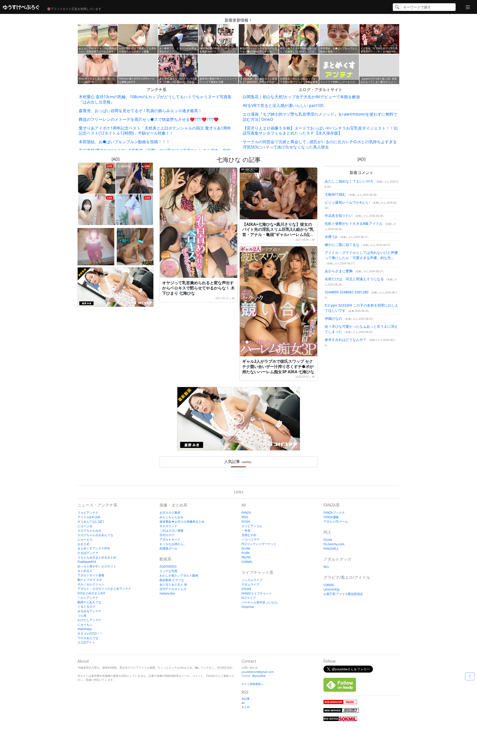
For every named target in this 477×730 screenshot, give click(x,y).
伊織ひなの (333, 318)
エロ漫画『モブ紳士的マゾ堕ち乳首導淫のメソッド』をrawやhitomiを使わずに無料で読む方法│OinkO (320, 116)
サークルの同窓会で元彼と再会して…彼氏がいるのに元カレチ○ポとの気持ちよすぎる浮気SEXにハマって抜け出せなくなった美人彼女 (320, 144)
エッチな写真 (168, 571)
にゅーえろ (85, 539)
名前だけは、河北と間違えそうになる (354, 278)
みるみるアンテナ (89, 611)
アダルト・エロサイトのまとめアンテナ (104, 589)
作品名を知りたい (339, 215)
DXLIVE (246, 589)
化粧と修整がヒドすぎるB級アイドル (354, 223)
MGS (244, 517)
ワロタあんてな (88, 638)
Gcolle (245, 548)
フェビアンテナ (88, 512)
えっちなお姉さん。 (172, 544)
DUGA (245, 521)
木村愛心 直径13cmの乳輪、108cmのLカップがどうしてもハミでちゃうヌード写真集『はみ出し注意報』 (155, 99)
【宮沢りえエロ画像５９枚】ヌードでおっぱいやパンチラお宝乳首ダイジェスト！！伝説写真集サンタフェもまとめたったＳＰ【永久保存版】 (320, 130)
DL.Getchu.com (333, 544)
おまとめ (83, 544)
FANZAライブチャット (256, 593)
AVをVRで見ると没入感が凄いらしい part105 (283, 105)
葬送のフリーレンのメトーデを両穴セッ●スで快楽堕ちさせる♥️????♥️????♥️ (149, 119)
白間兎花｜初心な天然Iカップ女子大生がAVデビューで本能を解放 (301, 96)
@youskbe (259, 676)
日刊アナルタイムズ (172, 589)
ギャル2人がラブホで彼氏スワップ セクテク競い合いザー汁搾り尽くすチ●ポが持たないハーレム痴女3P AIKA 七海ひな (278, 366)
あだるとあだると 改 (173, 584)
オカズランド (168, 526)
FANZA (246, 512)
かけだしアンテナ (89, 620)
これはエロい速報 (171, 530)
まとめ (245, 707)
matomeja (85, 629)
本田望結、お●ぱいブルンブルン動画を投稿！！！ (124, 141)
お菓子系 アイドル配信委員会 (343, 594)
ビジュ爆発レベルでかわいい (347, 202)
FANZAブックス (334, 512)
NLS (326, 567)
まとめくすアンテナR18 (94, 548)
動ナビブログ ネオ (90, 580)
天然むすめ (248, 535)
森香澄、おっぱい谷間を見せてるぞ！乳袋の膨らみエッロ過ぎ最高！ (140, 110)
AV (233, 298)
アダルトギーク (169, 539)
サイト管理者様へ (252, 684)
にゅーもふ (85, 624)
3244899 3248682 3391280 (346, 292)
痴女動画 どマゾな (171, 580)
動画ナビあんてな (89, 602)
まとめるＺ (85, 571)
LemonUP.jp (331, 589)
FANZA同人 (331, 549)
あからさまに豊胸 (339, 271)
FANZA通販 (331, 517)
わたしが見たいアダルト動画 (178, 575)
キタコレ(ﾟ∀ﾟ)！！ (90, 633)
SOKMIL (246, 562)
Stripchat (247, 607)
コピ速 (82, 615)
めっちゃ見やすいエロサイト (97, 566)
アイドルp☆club (89, 517)
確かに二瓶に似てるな (342, 244)
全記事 (245, 698)
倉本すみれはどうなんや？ (345, 339)
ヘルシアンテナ (88, 597)
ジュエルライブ (251, 580)
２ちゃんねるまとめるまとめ (97, 557)
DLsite (327, 540)
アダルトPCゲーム (335, 521)
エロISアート (86, 642)
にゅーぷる (85, 526)
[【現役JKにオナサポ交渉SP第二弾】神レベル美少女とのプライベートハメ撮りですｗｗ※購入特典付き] (135, 246)
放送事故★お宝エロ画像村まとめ (181, 521)
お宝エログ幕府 (169, 512)
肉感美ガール (168, 548)
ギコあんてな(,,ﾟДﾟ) (91, 521)
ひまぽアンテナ (88, 553)
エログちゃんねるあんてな (95, 535)
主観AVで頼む (335, 194)
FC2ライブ (248, 598)
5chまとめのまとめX (91, 593)
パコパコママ (250, 539)
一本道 (245, 530)
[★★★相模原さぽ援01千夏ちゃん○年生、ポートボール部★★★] (96, 246)
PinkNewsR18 (87, 562)
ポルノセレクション (91, 584)
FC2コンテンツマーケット (259, 544)
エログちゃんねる (89, 530)
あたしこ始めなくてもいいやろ (349, 181)
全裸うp (331, 236)
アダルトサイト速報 (91, 575)
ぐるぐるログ (86, 606)
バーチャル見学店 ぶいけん (259, 602)
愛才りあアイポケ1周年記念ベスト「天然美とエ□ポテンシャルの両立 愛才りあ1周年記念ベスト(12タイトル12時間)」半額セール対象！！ (155, 130)
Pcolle (245, 553)
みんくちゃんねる (171, 517)
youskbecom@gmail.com (257, 672)
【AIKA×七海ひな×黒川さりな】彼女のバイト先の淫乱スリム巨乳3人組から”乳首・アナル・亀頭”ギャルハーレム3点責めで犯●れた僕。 (278, 232)
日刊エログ (166, 535)
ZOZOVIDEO (167, 566)
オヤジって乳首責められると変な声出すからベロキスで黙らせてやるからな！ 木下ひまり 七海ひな (198, 288)
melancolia (167, 593)
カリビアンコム (251, 526)
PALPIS (246, 557)
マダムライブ (250, 584)
